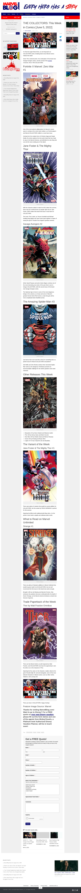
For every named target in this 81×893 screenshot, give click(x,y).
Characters (27, 14)
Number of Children (30, 770)
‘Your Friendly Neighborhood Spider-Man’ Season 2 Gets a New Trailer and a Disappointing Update (10, 90)
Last (44, 751)
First (26, 751)
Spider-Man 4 (69, 30)
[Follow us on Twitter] (19, 17)
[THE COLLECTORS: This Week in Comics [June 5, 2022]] (40, 40)
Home (4, 14)
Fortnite (50, 60)
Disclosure (25, 885)
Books (25, 17)
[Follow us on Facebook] (15, 17)
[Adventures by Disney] (42, 789)
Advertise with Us (53, 885)
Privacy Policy (44, 885)
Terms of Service (34, 885)
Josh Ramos (28, 30)
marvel (42, 732)
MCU (67, 28)
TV (17, 14)
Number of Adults (30, 765)
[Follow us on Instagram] (17, 17)
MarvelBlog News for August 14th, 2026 (13, 874)
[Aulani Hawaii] (42, 791)
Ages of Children (30, 775)
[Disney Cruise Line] (42, 786)
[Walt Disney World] (42, 785)
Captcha (27, 814)
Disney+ (68, 60)
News (8, 14)
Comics (21, 14)
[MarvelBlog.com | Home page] (11, 6)
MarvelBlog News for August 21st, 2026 (13, 862)
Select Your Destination (31, 780)
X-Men (74, 30)
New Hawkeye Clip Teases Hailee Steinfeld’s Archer (54, 842)
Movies (13, 14)
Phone (27, 760)
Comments (28, 801)
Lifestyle (34, 14)
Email (27, 755)
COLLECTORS (29, 732)
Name (27, 747)
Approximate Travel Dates (32, 796)
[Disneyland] (42, 788)
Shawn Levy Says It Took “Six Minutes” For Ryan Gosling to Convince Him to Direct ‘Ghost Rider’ (11, 84)
